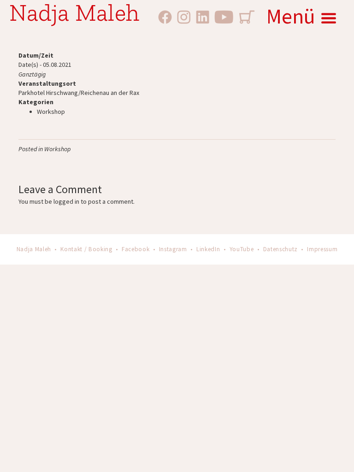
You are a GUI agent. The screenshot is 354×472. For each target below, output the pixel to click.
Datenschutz (280, 249)
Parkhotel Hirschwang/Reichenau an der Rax (78, 92)
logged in (66, 201)
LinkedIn (208, 249)
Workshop (51, 111)
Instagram (173, 249)
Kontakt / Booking (86, 249)
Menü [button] (290, 16)
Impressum (322, 249)
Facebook (135, 249)
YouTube (242, 249)
